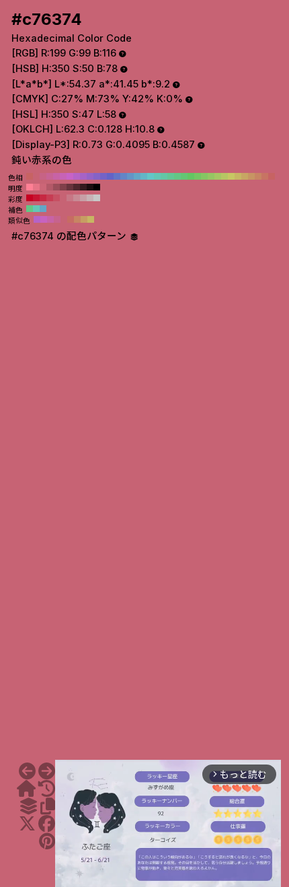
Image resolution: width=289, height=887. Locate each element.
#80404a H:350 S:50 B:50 (63, 187)
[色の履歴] (46, 789)
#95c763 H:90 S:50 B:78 (211, 176)
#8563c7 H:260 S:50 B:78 (96, 176)
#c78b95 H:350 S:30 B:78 (76, 197)
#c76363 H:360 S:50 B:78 (29, 176)
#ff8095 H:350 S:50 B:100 (29, 187)
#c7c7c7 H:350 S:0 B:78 (96, 197)
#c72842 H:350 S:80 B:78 (43, 197)
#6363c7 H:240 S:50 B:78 (110, 176)
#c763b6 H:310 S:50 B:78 (63, 176)
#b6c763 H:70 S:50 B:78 (224, 176)
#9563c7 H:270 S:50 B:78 (90, 176)
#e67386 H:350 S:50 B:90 (36, 187)
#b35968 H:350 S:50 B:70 (49, 187)
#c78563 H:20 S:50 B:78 (258, 176)
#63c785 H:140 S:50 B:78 (177, 176)
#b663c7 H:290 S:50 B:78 (76, 176)
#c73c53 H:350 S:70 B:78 (49, 197)
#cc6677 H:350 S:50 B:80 (43, 187)
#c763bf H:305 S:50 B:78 (43, 219)
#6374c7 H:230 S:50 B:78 (117, 176)
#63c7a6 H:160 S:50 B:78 (164, 176)
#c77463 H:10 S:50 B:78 (264, 176)
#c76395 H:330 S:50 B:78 (49, 176)
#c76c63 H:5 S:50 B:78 (70, 219)
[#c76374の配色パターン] (28, 806)
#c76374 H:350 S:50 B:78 (36, 176)
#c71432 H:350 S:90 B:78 (36, 197)
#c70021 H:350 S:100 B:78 (29, 197)
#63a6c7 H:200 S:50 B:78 (137, 176)
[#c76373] (27, 771)
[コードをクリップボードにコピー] (47, 806)
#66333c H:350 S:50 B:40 (70, 187)
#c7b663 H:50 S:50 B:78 (238, 176)
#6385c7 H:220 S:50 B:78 (123, 176)
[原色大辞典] (26, 789)
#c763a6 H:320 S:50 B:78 (56, 176)
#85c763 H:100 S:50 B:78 (204, 176)
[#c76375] (46, 771)
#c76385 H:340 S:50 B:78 (43, 176)
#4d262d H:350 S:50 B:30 (76, 187)
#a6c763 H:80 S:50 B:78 (217, 176)
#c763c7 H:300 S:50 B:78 (70, 176)
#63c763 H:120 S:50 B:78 (191, 176)
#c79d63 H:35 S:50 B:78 (84, 219)
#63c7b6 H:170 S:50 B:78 (157, 176)
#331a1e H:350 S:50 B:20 (83, 187)
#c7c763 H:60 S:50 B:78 (231, 176)
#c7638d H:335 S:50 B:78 (57, 219)
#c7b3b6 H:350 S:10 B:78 (90, 197)
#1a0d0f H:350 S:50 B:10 (90, 187)
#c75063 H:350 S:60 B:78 (56, 197)
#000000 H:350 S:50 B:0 (96, 187)
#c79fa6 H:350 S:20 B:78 (83, 197)
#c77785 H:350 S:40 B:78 (70, 197)
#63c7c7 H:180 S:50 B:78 (150, 176)
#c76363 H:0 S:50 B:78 (271, 176)
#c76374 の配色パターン (70, 236)
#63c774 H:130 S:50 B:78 (184, 176)
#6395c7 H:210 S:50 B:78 (130, 176)
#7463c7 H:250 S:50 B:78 (103, 176)
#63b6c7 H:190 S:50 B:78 (143, 176)
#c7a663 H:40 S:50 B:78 (244, 176)
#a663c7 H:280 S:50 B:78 (83, 176)
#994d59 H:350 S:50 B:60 (56, 187)
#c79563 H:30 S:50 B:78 (251, 176)
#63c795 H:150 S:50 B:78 (170, 176)
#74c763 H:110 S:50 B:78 (197, 176)
